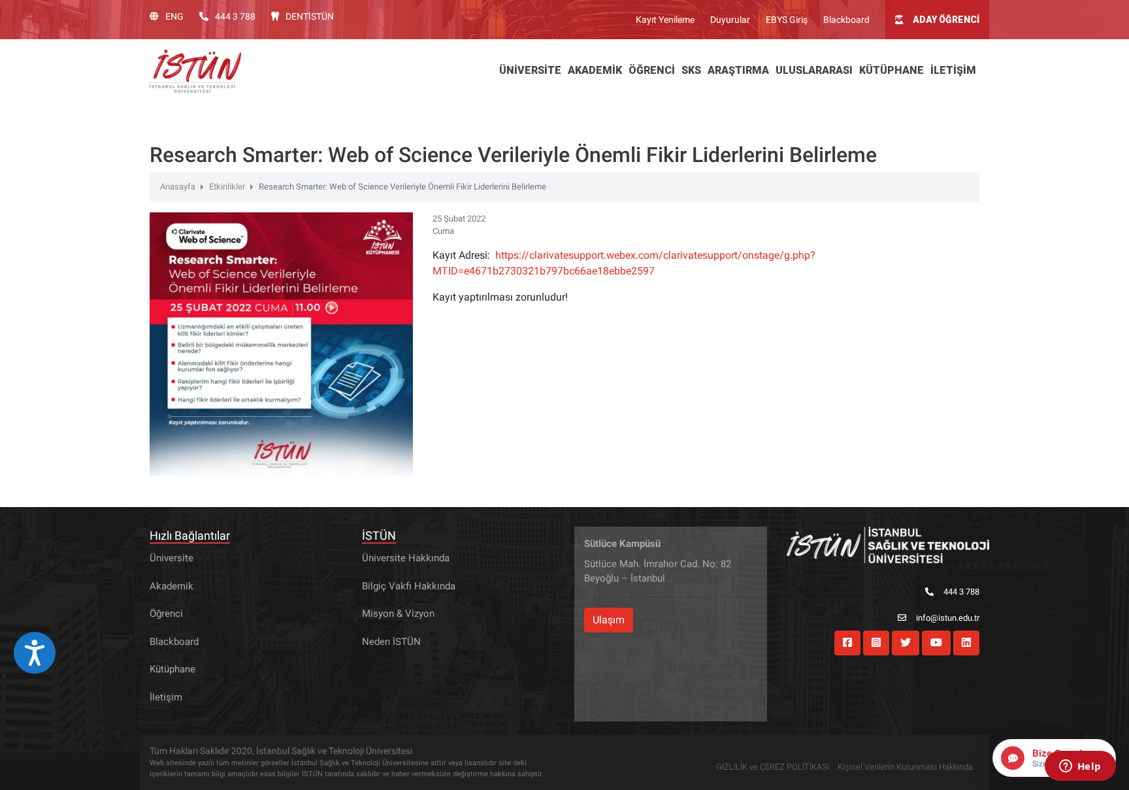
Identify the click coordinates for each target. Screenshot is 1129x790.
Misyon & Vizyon (398, 613)
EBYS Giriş (787, 19)
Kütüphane (172, 669)
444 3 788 (235, 16)
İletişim (166, 697)
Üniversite (171, 558)
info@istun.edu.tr (947, 618)
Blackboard (846, 19)
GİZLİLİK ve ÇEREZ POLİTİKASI (772, 767)
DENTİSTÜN (310, 16)
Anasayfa (177, 186)
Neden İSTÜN (391, 642)
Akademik (171, 586)
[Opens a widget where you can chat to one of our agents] (1080, 767)
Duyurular (730, 19)
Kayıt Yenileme (665, 19)
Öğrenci (166, 613)
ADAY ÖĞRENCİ (946, 19)
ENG (174, 16)
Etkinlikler (227, 186)
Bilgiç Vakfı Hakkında (408, 586)
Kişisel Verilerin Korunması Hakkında (905, 767)
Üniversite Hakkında (406, 558)
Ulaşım (609, 620)
